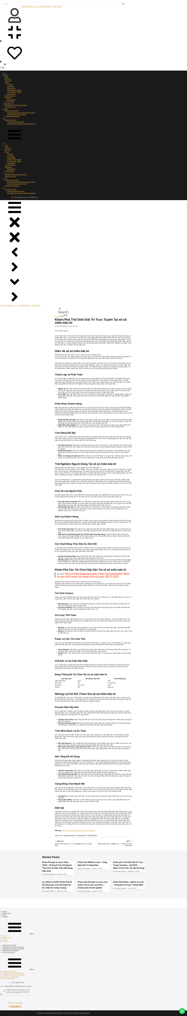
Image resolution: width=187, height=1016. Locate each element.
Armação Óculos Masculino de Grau (21, 113)
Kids (3, 118)
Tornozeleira (9, 101)
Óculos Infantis (11, 120)
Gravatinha (11, 94)
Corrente (10, 86)
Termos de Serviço (8, 952)
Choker (10, 85)
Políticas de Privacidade (10, 977)
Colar (7, 83)
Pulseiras (8, 98)
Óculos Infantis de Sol (15, 122)
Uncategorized (60, 316)
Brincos (8, 79)
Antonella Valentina (62, 326)
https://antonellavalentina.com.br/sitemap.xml (79, 830)
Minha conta (6, 913)
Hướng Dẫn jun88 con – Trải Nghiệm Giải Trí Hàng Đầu (73, 843)
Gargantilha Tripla (14, 92)
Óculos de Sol (10, 107)
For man (5, 109)
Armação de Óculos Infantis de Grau (21, 124)
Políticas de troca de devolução (13, 973)
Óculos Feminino (7, 103)
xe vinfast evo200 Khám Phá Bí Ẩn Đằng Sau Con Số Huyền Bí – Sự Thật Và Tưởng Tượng (57, 885)
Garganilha (11, 88)
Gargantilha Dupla (14, 90)
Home (4, 73)
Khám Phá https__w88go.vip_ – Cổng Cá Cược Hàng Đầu (115, 843)
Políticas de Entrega (9, 971)
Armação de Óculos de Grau (16, 105)
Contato (5, 917)
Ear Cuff (8, 81)
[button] (182, 1011)
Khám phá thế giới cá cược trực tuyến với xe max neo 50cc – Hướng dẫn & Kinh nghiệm (93, 885)
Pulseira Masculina (12, 116)
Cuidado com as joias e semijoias (13, 975)
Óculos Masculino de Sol (16, 114)
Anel (6, 77)
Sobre (4, 939)
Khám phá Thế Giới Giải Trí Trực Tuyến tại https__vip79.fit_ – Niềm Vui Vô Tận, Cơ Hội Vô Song (128, 865)
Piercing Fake (10, 96)
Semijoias (5, 75)
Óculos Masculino (12, 111)
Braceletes (11, 100)
